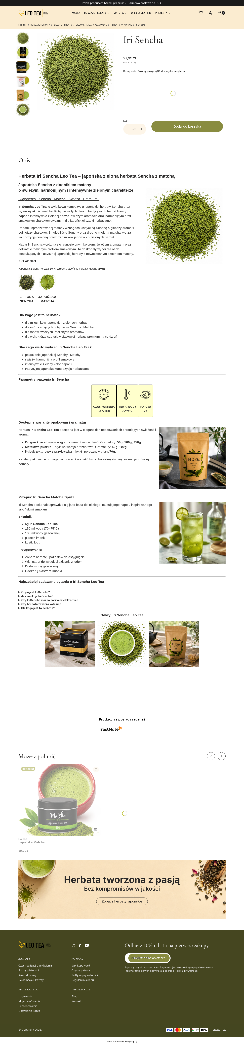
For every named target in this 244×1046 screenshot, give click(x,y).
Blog (74, 996)
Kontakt (76, 1001)
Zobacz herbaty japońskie (122, 901)
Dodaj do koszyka (187, 126)
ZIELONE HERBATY (63, 25)
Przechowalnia (27, 1006)
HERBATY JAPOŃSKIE (121, 25)
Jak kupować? (81, 965)
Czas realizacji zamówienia (35, 965)
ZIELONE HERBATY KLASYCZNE (91, 25)
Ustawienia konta (29, 1010)
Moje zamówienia (29, 1001)
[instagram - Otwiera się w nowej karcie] (74, 945)
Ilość (125, 121)
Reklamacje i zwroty (31, 980)
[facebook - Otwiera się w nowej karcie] (80, 945)
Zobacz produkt (95, 829)
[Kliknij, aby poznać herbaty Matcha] (47, 289)
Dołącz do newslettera (149, 958)
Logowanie (25, 996)
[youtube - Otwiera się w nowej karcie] (87, 945)
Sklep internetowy (121, 1041)
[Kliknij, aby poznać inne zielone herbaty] (26, 289)
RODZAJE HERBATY (40, 25)
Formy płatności (28, 970)
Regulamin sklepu (83, 980)
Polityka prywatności (85, 975)
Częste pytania (81, 970)
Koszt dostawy (27, 975)
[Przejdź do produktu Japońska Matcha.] (59, 800)
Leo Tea (22, 25)
